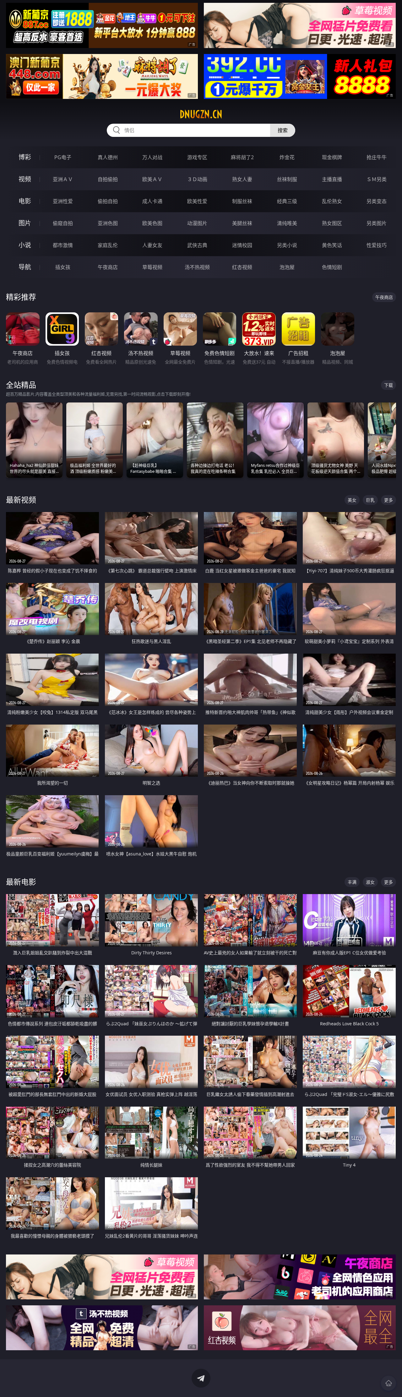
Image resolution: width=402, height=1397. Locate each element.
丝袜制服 (287, 179)
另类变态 (377, 201)
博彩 (25, 157)
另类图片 (377, 223)
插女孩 (62, 267)
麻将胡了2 (242, 157)
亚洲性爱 (63, 201)
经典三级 (287, 201)
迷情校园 (242, 245)
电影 (25, 201)
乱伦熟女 (332, 201)
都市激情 (63, 245)
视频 (25, 179)
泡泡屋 (287, 267)
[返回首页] (388, 1383)
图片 (25, 223)
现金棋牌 (332, 157)
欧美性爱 (197, 201)
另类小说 (287, 245)
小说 (25, 245)
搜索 (283, 130)
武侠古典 (197, 245)
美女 (352, 500)
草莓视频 (152, 267)
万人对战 (152, 157)
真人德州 (108, 157)
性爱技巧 (377, 245)
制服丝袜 (242, 201)
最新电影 (21, 881)
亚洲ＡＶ (63, 179)
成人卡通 (152, 201)
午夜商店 (108, 267)
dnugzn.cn (201, 114)
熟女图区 (332, 223)
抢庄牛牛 (377, 157)
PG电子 (62, 157)
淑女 (370, 882)
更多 (388, 500)
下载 (388, 385)
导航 (25, 267)
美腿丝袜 (242, 223)
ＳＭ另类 (377, 179)
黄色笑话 (332, 245)
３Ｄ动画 (197, 179)
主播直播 (332, 179)
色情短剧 (332, 267)
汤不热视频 (197, 267)
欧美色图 (152, 223)
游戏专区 (197, 157)
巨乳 (370, 500)
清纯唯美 (287, 223)
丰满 (352, 882)
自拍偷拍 (108, 179)
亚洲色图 (108, 223)
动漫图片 (197, 223)
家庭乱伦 (108, 245)
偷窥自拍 (63, 223)
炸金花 (287, 157)
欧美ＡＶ (152, 179)
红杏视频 (242, 267)
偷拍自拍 (108, 201)
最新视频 (21, 499)
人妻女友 (152, 245)
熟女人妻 (242, 179)
